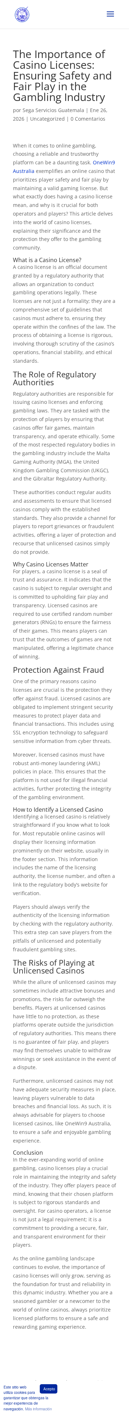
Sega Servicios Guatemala (53, 110)
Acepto (49, 1388)
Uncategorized (47, 118)
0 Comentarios (88, 118)
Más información (38, 1408)
